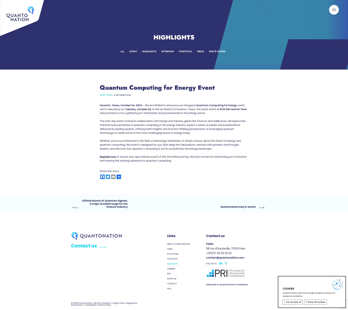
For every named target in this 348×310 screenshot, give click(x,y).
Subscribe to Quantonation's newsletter (227, 284)
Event (133, 51)
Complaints (90, 305)
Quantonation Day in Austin (238, 206)
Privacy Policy (104, 305)
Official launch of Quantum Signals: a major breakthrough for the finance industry (105, 203)
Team (169, 249)
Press (200, 51)
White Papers (217, 51)
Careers (171, 268)
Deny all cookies (316, 302)
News (109, 95)
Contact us (84, 246)
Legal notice (119, 303)
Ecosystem (172, 254)
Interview (167, 51)
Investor (171, 278)
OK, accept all (293, 302)
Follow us (211, 263)
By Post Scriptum (102, 303)
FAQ (169, 288)
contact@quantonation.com (225, 258)
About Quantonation (178, 244)
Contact (172, 283)
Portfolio (185, 51)
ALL (122, 51)
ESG (169, 273)
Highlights (149, 51)
